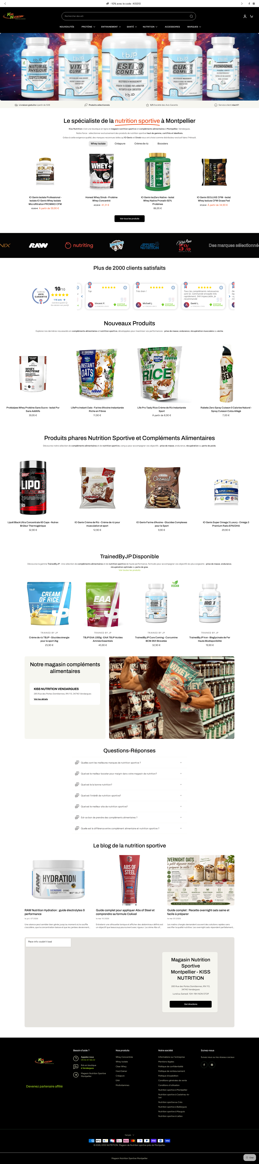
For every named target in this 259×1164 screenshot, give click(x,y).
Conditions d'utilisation (169, 1085)
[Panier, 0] (251, 16)
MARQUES (192, 27)
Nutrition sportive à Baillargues (172, 1107)
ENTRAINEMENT (109, 27)
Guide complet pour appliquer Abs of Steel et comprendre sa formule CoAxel (125, 912)
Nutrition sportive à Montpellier (172, 1090)
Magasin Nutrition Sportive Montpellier (130, 1158)
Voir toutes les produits (129, 570)
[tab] (123, 95)
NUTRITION (148, 27)
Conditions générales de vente (172, 1080)
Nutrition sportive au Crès (170, 1102)
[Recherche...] (191, 16)
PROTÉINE (87, 27)
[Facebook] (249, 3)
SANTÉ (130, 27)
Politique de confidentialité (170, 1066)
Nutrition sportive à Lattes (170, 1116)
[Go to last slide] (5, 3)
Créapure (120, 1076)
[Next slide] (242, 3)
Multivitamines (122, 1085)
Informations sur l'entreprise (171, 1057)
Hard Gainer (121, 1071)
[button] (65, 694)
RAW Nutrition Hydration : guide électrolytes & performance (55, 912)
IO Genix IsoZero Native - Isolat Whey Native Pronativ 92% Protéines (157, 200)
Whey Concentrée (124, 1057)
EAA (118, 1080)
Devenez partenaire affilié (44, 1086)
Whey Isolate (122, 1062)
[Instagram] (254, 3)
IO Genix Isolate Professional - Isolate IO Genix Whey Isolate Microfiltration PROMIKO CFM (45, 200)
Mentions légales (166, 1062)
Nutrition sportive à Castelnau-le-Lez (174, 1096)
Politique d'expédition (168, 1076)
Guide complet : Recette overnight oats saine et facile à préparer (198, 912)
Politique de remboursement (171, 1071)
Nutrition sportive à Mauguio (171, 1111)
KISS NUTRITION (109, 1145)
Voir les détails (41, 699)
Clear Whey (121, 1066)
